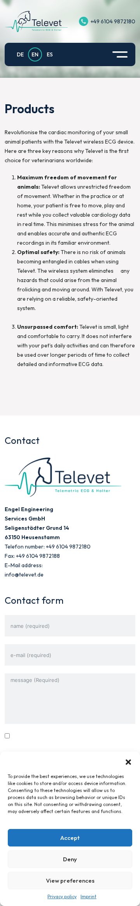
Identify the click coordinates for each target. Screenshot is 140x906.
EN (35, 54)
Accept (70, 837)
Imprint (88, 896)
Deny (70, 859)
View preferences (70, 880)
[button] (128, 761)
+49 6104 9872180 (113, 21)
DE (20, 54)
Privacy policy (62, 896)
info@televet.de (24, 574)
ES (50, 54)
